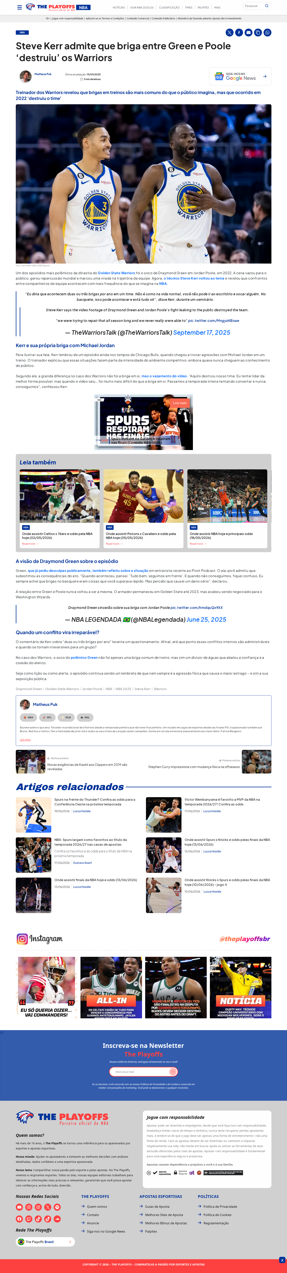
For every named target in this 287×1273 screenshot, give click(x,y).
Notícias (119, 7)
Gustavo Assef (82, 862)
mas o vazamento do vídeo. (165, 376)
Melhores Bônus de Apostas (166, 1223)
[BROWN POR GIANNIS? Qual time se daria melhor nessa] (111, 987)
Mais (217, 7)
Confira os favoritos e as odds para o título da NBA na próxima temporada (93, 853)
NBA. (163, 283)
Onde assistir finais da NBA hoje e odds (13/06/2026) (95, 880)
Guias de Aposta (157, 1206)
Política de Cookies (218, 1215)
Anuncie (93, 1223)
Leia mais (25, 739)
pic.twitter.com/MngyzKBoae (213, 320)
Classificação (169, 7)
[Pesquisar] (267, 6)
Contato (93, 1215)
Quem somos (97, 1206)
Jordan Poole (92, 689)
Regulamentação (216, 1223)
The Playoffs (95, 1196)
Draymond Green (29, 689)
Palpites (203, 7)
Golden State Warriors (117, 273)
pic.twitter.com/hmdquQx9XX (197, 607)
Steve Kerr (143, 689)
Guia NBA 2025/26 (142, 7)
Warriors (160, 689)
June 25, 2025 (206, 619)
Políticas (208, 1196)
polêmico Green (84, 657)
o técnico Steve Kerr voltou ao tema (194, 278)
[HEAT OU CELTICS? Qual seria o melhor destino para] (176, 987)
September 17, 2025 (201, 332)
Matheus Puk (43, 74)
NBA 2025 (123, 689)
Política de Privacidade (220, 1206)
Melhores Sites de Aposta (164, 1215)
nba (22, 32)
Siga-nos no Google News (106, 1231)
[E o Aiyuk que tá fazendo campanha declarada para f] (46, 987)
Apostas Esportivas (160, 1196)
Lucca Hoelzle (82, 811)
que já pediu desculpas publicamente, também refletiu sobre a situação (88, 570)
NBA (109, 689)
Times (188, 7)
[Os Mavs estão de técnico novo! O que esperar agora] (240, 987)
